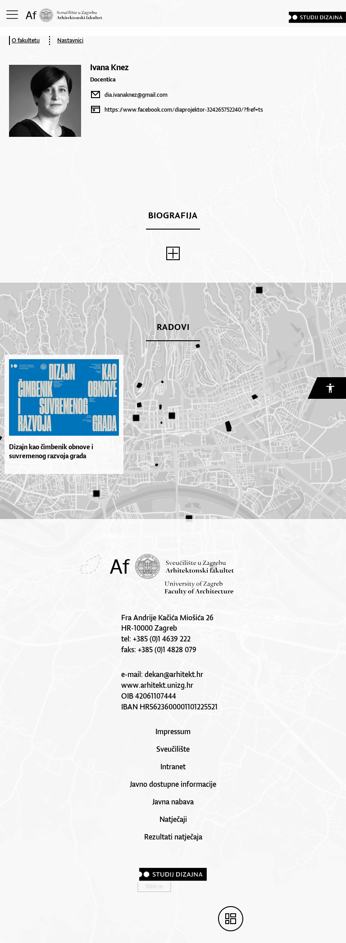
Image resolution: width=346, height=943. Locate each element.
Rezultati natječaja (173, 837)
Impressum (173, 731)
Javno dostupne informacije (173, 784)
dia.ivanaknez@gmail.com (136, 95)
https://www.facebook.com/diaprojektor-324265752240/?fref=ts (184, 109)
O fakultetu (26, 40)
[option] (61, 414)
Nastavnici (70, 40)
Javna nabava (173, 802)
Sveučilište (173, 749)
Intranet (173, 767)
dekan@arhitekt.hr (174, 674)
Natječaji (173, 819)
